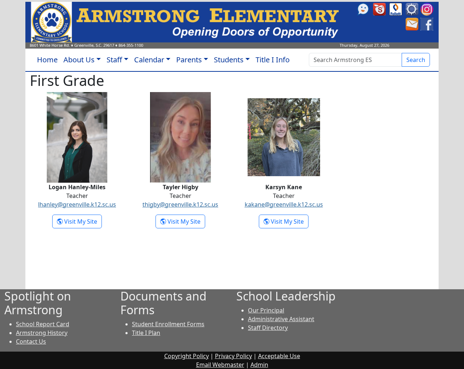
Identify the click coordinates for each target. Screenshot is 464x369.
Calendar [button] (149, 60)
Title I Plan (146, 333)
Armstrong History (41, 333)
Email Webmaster (220, 365)
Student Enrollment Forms (168, 324)
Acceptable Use (279, 356)
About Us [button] (79, 60)
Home (47, 60)
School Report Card (42, 324)
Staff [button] (114, 60)
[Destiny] (395, 9)
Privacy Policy (233, 356)
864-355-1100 (131, 45)
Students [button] (229, 60)
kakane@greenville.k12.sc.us (284, 204)
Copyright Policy (186, 356)
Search (415, 60)
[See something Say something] (363, 9)
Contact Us (31, 341)
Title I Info (273, 60)
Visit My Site (82, 221)
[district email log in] (412, 24)
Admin (259, 365)
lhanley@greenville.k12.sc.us (77, 204)
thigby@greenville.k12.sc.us (180, 204)
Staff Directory (268, 328)
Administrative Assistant (281, 319)
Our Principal (266, 310)
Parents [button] (189, 60)
